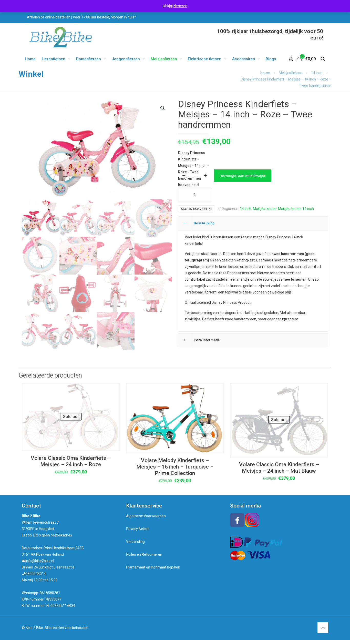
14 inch (317, 73)
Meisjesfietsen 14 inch (296, 209)
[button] (163, 108)
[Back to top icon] (322, 627)
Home (265, 73)
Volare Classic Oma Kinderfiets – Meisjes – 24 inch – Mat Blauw (279, 467)
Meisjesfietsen (290, 73)
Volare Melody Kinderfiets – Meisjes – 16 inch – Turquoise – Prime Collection (174, 466)
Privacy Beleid (137, 529)
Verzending (135, 542)
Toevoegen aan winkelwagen (242, 176)
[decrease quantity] (183, 175)
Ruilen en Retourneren (144, 554)
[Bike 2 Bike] (60, 37)
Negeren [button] (180, 6)
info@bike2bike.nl (39, 561)
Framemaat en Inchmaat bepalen (153, 567)
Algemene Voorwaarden (146, 516)
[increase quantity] (205, 175)
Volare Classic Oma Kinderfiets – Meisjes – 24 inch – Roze (71, 461)
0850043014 (35, 574)
